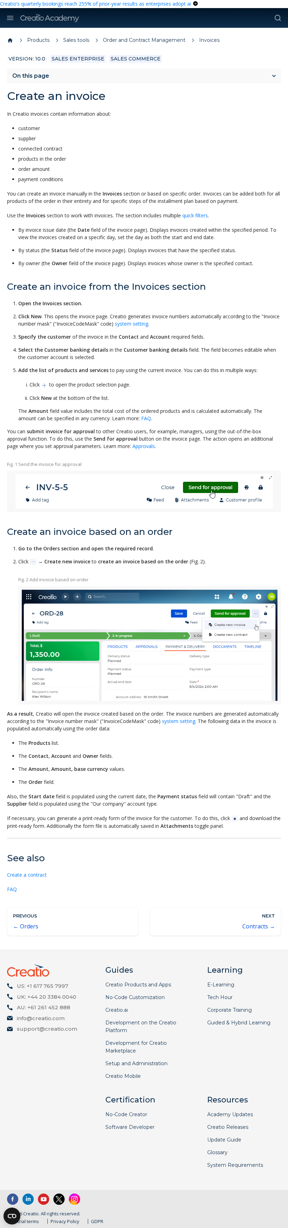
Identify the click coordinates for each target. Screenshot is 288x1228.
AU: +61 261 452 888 (43, 1007)
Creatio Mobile (123, 1076)
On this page (30, 75)
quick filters (195, 215)
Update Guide (224, 1140)
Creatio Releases (227, 1127)
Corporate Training (229, 1010)
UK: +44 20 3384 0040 (46, 996)
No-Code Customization (135, 997)
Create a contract (27, 874)
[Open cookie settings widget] (12, 1216)
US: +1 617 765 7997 (42, 986)
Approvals (143, 446)
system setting (131, 323)
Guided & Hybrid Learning (238, 1022)
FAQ (146, 418)
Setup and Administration (136, 1063)
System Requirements (235, 1165)
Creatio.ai (116, 1010)
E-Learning (220, 984)
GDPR (97, 1221)
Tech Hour (220, 997)
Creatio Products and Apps (138, 984)
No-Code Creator (126, 1114)
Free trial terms (23, 1221)
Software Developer (130, 1127)
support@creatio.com (47, 1028)
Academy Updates (230, 1114)
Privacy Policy (65, 1221)
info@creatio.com (41, 1018)
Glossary (217, 1152)
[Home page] (10, 40)
